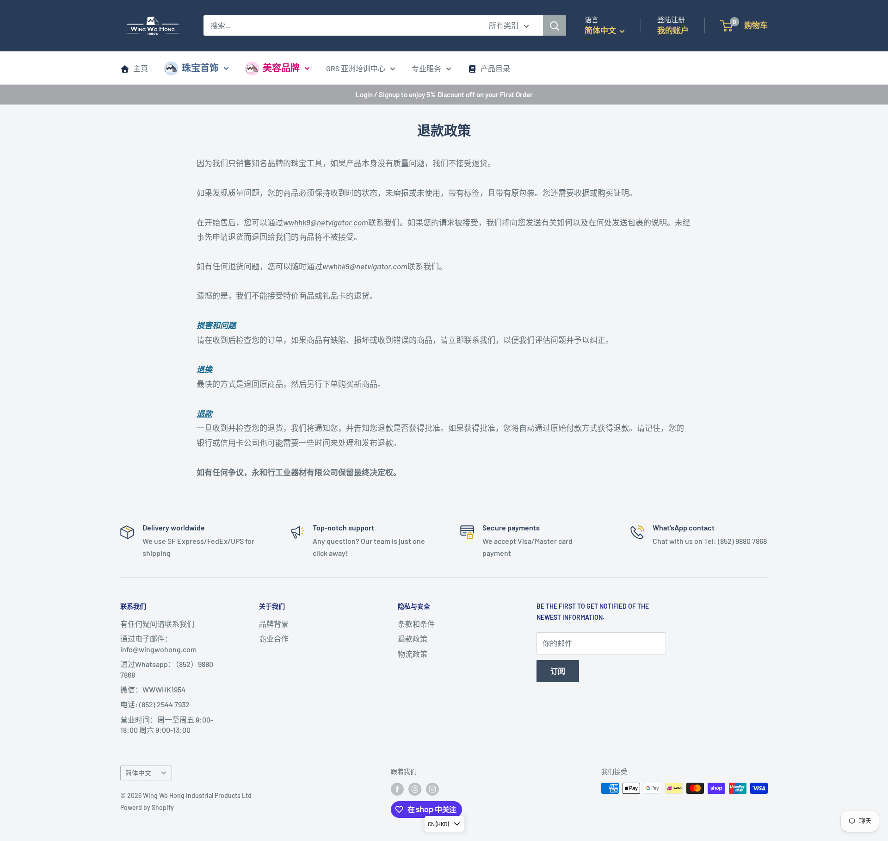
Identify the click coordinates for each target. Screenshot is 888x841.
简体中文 (138, 773)
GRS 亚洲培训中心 (355, 68)
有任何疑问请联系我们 (157, 623)
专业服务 (426, 68)
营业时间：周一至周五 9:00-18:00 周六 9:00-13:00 (166, 724)
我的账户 (673, 30)
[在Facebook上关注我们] (397, 789)
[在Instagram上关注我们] (432, 789)
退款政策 (412, 638)
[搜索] (554, 25)
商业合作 (274, 638)
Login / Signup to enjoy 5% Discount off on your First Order (444, 94)
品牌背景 (274, 623)
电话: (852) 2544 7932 (155, 704)
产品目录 (495, 68)
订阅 (557, 671)
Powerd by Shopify (147, 807)
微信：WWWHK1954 (152, 689)
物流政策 (412, 653)
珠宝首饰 (200, 67)
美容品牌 (281, 67)
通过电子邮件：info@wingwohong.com (158, 643)
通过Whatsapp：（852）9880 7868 (166, 669)
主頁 (140, 68)
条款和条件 (416, 623)
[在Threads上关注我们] (414, 789)
